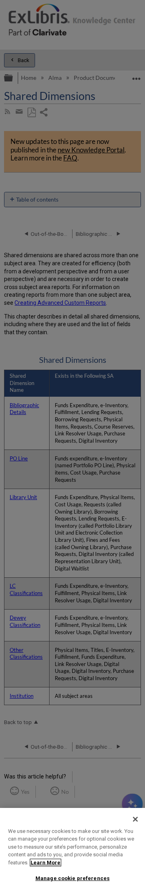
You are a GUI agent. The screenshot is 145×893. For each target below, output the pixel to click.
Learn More (45, 863)
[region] (72, 850)
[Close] (135, 819)
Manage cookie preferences (72, 878)
